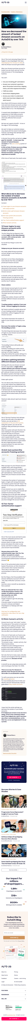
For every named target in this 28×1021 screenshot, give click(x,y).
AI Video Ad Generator (7, 985)
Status (16, 975)
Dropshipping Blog (5, 11)
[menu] (26, 2)
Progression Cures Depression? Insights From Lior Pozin (12, 813)
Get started (13, 1018)
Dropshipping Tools (11, 1015)
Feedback (4, 978)
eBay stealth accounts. (16, 684)
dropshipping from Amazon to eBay (12, 63)
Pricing (16, 972)
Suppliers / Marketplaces (16, 11)
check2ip (6, 679)
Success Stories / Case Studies (8, 809)
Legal (2, 981)
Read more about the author (9, 753)
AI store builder (18, 981)
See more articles (13, 870)
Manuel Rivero (7, 47)
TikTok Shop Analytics (20, 985)
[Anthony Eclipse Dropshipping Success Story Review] (14, 826)
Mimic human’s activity (9, 223)
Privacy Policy (21, 941)
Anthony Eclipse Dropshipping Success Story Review (11, 838)
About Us (3, 972)
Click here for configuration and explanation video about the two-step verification (12, 613)
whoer (12, 679)
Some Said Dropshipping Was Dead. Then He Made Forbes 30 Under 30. (13, 862)
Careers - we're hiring (20, 978)
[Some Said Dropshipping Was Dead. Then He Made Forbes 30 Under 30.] (14, 850)
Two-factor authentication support (13, 220)
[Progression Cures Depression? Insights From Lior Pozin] (14, 801)
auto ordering (16, 143)
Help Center (4, 975)
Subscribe (13, 937)
